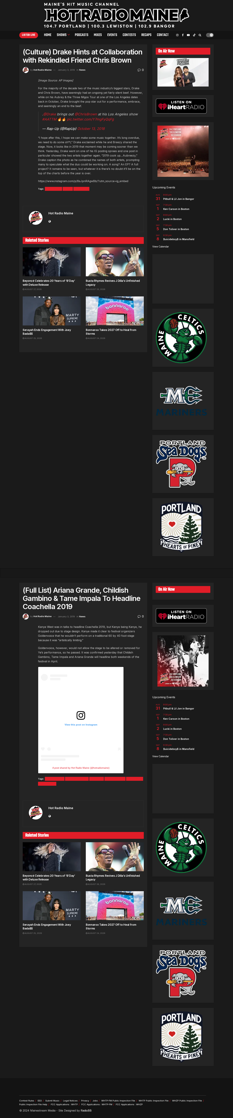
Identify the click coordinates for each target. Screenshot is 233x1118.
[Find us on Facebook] (183, 35)
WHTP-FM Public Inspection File (118, 1100)
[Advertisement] (183, 279)
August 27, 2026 (33, 289)
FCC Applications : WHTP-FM (96, 1104)
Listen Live (28, 35)
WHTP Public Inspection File (154, 1100)
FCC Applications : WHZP (129, 1104)
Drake (67, 189)
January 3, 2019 (66, 69)
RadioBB (86, 1110)
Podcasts (81, 35)
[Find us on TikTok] (194, 35)
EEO (40, 1100)
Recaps (146, 35)
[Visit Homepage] (116, 15)
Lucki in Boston (172, 219)
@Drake (49, 114)
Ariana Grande (55, 779)
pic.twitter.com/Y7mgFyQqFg (90, 119)
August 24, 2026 (96, 338)
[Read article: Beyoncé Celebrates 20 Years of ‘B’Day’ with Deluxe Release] (52, 261)
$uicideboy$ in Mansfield (178, 239)
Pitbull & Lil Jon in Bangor (178, 198)
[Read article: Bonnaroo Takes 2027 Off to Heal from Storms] (115, 310)
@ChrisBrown (86, 114)
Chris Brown (53, 189)
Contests (129, 35)
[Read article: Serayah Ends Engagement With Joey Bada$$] (52, 310)
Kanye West (134, 779)
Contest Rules (26, 1100)
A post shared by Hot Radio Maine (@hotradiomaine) (81, 767)
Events (112, 35)
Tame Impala (47, 783)
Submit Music (52, 1100)
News (82, 69)
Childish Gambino (77, 779)
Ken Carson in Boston (176, 209)
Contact (163, 35)
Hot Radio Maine (42, 69)
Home (47, 35)
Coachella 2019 (115, 779)
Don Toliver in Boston (176, 229)
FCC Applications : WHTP (64, 1104)
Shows (62, 35)
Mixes (98, 35)
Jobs (95, 1100)
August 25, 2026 (33, 338)
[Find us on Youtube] (188, 35)
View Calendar (160, 246)
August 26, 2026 (96, 289)
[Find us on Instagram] (177, 35)
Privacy (85, 1100)
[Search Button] (200, 35)
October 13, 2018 (91, 129)
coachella (96, 779)
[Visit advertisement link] (83, 199)
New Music (81, 189)
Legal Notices (70, 1100)
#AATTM (49, 119)
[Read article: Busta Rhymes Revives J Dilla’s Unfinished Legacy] (115, 261)
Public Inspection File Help (33, 1104)
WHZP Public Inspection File (187, 1100)
